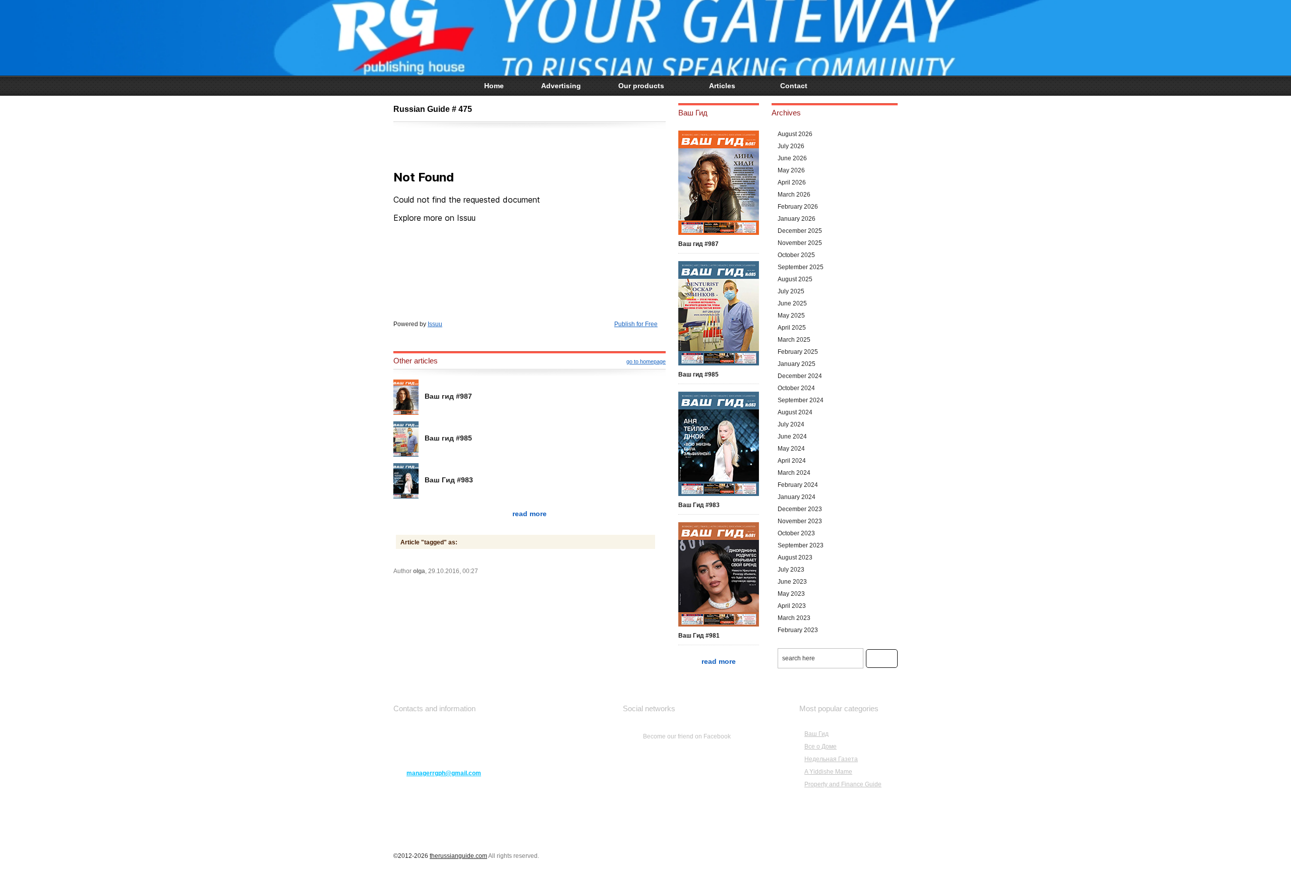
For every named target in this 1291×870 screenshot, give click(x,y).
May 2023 (791, 593)
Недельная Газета (831, 759)
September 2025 (801, 267)
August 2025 (795, 279)
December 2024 (800, 376)
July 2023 (791, 569)
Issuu (435, 324)
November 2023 (800, 521)
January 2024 (796, 497)
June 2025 (792, 303)
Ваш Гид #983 (449, 480)
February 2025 (798, 351)
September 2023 (801, 545)
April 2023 (792, 605)
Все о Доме (820, 746)
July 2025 (791, 291)
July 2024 (791, 424)
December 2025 (800, 230)
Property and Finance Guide (843, 784)
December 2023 (800, 509)
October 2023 (796, 533)
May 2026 (791, 170)
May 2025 (791, 315)
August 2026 (795, 134)
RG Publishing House (645, 38)
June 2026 (792, 158)
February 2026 (798, 206)
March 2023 (794, 618)
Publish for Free (636, 324)
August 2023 (795, 557)
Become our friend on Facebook (687, 736)
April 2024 (792, 460)
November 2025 (800, 242)
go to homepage (646, 361)
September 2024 (801, 400)
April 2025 (792, 327)
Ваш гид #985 (448, 438)
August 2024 (795, 412)
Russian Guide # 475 (432, 109)
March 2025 (794, 339)
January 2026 (796, 218)
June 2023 (792, 581)
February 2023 (798, 630)
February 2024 (798, 484)
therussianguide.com (458, 855)
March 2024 (794, 472)
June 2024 (792, 436)
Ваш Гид (816, 733)
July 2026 (791, 146)
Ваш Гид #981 (699, 635)
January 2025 (796, 363)
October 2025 (796, 255)
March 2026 (794, 194)
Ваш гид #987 (448, 396)
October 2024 (796, 388)
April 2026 (792, 182)
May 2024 (791, 448)
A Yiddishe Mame (828, 771)
